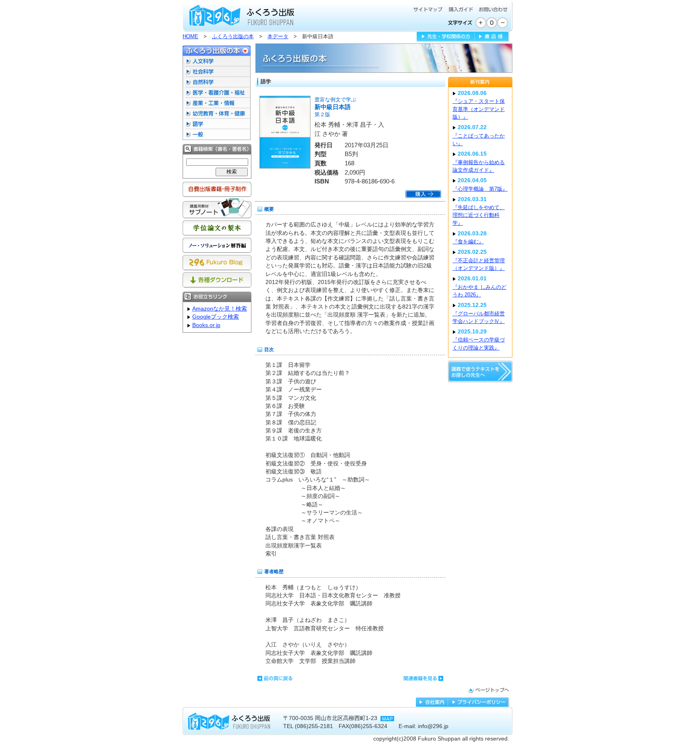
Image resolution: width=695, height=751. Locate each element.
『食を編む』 (468, 242)
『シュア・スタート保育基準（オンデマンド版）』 (478, 109)
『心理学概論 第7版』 (480, 189)
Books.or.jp (206, 325)
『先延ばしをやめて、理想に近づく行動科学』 (478, 215)
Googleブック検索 (215, 317)
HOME (190, 36)
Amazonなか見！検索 (219, 309)
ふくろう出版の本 (233, 36)
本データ (277, 36)
